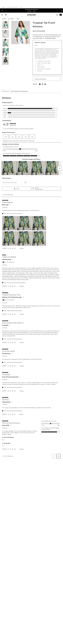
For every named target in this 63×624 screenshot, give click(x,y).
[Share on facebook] (40, 84)
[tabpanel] (31, 276)
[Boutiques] (6, 15)
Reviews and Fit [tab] (6, 91)
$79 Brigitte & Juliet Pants (31, 9)
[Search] (57, 15)
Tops (17, 18)
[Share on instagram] (42, 84)
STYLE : (36, 45)
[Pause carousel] (62, 11)
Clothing (11, 18)
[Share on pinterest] (45, 84)
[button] (61, 14)
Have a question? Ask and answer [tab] (19, 91)
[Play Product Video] (5, 61)
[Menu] (2, 14)
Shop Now (29, 11)
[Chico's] (31, 15)
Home (4, 18)
